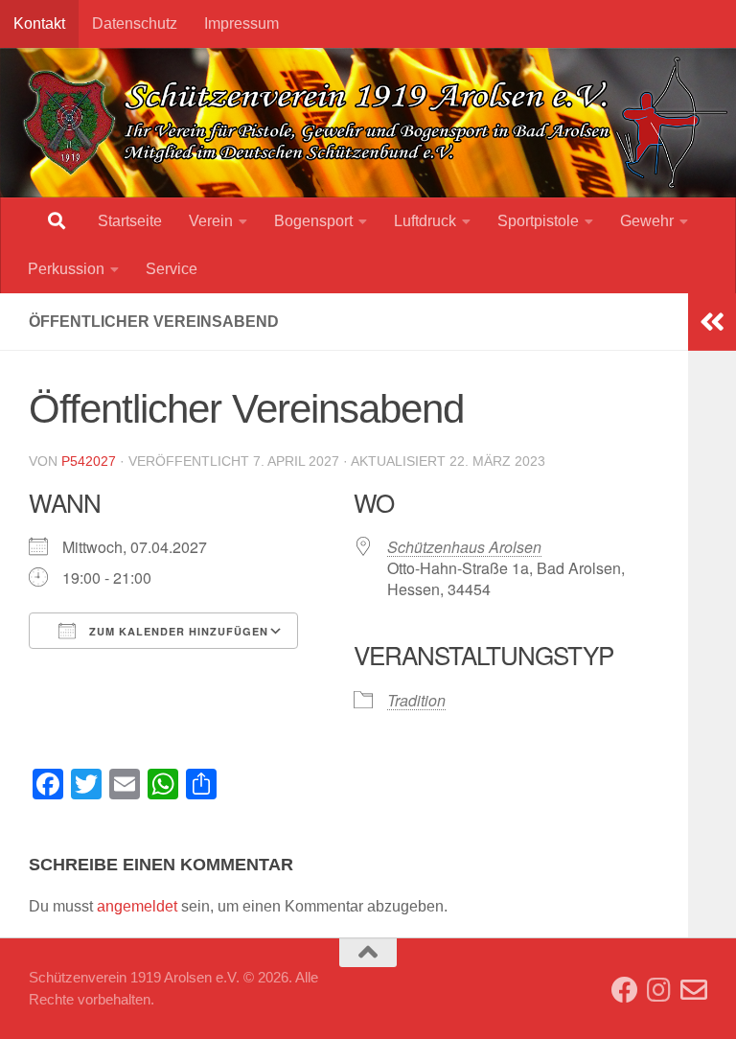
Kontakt (39, 23)
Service (171, 269)
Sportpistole (538, 221)
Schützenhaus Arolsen (464, 547)
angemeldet (137, 906)
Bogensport (313, 221)
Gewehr (647, 221)
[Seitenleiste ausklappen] (712, 322)
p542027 (88, 461)
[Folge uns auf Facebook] (624, 990)
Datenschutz (134, 23)
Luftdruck (425, 221)
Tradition (416, 700)
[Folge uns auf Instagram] (659, 990)
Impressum (241, 23)
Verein (211, 221)
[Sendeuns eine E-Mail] (693, 990)
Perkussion (66, 269)
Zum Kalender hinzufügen (176, 631)
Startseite (130, 221)
